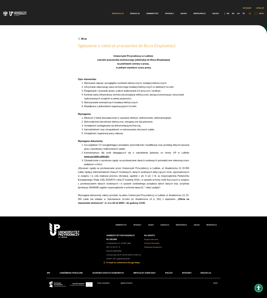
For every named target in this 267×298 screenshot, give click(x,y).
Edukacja (135, 13)
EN (228, 13)
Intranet (247, 8)
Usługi (215, 13)
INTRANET (187, 273)
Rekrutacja (118, 13)
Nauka (184, 13)
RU (233, 13)
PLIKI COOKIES (103, 283)
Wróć (84, 38)
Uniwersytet (152, 13)
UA (238, 13)
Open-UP (260, 8)
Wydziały (169, 13)
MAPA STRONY (127, 283)
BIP (48, 273)
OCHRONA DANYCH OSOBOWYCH (108, 273)
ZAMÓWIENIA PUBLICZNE (71, 273)
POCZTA (169, 273)
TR (243, 13)
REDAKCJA (206, 273)
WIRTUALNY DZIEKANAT (144, 273)
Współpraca (199, 13)
